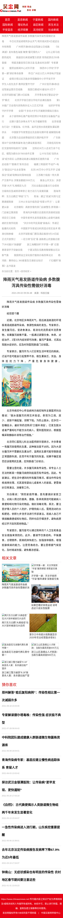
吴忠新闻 (22, 19)
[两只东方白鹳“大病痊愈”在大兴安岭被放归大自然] (15, 617)
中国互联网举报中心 (50, 913)
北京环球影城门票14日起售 (16, 94)
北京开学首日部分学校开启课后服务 (33, 100)
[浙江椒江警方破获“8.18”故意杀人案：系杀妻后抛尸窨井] (15, 665)
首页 (7, 19)
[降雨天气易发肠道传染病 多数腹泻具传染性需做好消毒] (15, 573)
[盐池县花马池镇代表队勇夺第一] (15, 646)
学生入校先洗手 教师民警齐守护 (18, 84)
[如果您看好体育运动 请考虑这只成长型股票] (45, 593)
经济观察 (23, 29)
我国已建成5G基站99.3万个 (42, 89)
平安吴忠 (7, 29)
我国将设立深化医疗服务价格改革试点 (33, 255)
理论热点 (23, 24)
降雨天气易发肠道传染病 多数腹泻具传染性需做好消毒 (15, 586)
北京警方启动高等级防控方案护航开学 (28, 137)
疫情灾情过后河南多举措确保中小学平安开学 (32, 78)
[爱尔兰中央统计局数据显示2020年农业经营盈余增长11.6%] (43, 623)
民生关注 (53, 24)
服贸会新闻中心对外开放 (22, 68)
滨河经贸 (38, 29)
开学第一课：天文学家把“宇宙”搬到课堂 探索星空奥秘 (45, 577)
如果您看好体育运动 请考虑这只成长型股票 (44, 606)
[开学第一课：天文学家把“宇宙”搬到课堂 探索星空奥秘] (45, 569)
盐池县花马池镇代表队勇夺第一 (15, 653)
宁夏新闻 (38, 19)
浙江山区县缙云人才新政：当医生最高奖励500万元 (45, 653)
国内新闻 (53, 19)
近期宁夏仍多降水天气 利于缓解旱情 (28, 121)
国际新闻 (7, 24)
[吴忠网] (18, 6)
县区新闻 (38, 24)
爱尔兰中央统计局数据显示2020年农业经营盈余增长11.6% (43, 636)
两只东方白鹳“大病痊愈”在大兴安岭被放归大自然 (15, 624)
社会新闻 (53, 29)
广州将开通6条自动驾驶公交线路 (33, 46)
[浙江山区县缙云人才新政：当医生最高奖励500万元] (45, 646)
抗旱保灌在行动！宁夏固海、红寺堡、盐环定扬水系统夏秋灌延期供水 (31, 126)
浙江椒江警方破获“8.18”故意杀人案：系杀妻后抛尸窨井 (15, 674)
